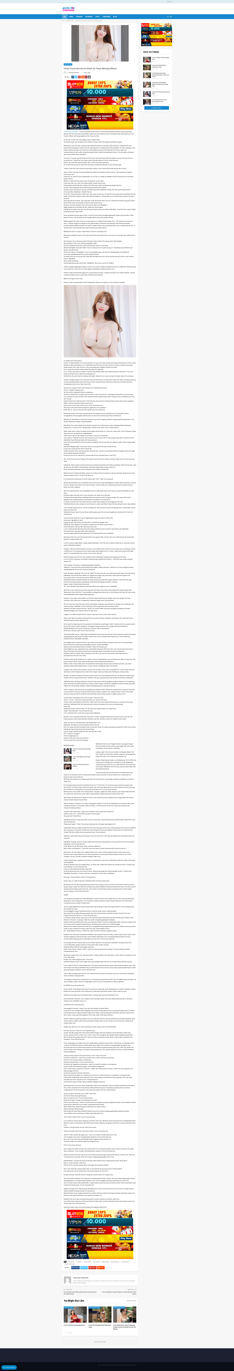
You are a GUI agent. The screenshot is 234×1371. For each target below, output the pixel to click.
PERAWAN (79, 16)
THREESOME (106, 16)
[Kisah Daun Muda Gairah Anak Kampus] (68, 767)
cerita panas (79, 1261)
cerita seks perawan (115, 1261)
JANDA (71, 16)
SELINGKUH (88, 16)
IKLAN (115, 16)
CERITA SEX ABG (68, 64)
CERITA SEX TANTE (68, 1307)
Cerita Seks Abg (105, 1261)
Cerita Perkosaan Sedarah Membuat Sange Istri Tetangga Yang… (160, 84)
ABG (64, 16)
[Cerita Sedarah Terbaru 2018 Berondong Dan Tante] (147, 102)
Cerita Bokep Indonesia (71, 131)
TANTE (97, 16)
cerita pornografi (87, 1261)
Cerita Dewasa (71, 1261)
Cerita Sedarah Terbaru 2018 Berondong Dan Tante (159, 100)
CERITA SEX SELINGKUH (94, 1307)
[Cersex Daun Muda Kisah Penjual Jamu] (68, 759)
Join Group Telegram (9, 1367)
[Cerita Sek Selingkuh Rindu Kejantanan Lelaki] (100, 1314)
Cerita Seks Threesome (70, 1264)
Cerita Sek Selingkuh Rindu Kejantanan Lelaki (159, 66)
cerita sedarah (96, 1261)
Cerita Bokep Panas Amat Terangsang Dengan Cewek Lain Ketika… (160, 74)
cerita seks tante (125, 1261)
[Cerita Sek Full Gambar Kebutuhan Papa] (68, 751)
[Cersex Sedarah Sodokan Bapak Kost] (75, 1314)
